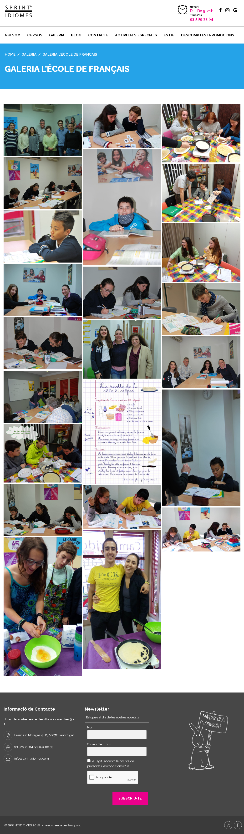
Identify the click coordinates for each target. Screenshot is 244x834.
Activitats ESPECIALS (136, 35)
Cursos (34, 35)
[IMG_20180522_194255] (122, 126)
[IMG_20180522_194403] (201, 529)
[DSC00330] (201, 193)
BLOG (76, 35)
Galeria (56, 35)
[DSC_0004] (201, 448)
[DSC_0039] (201, 362)
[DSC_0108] (201, 309)
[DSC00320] (201, 133)
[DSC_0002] (43, 236)
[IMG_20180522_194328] (122, 507)
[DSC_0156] (43, 510)
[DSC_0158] (43, 183)
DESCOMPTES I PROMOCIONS (207, 35)
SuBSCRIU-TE (130, 798)
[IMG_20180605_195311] (122, 599)
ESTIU (169, 35)
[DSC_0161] (122, 293)
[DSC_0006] (43, 130)
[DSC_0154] (43, 343)
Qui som (12, 35)
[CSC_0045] (122, 349)
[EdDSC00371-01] (43, 453)
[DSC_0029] (122, 207)
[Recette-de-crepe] (122, 432)
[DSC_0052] (43, 397)
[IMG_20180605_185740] (43, 606)
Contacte (98, 35)
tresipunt (74, 825)
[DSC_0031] (43, 290)
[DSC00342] (201, 252)
